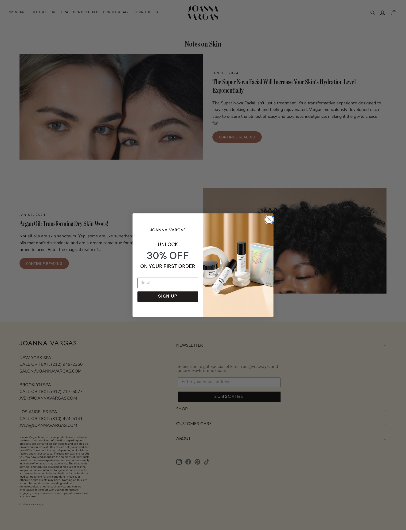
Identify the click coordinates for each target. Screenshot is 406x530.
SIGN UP (167, 296)
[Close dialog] (268, 218)
